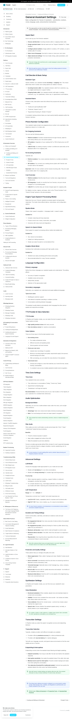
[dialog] (17, 711)
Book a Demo (9, 13)
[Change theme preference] (67, 5)
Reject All (6, 715)
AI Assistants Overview (31, 14)
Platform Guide (8, 9)
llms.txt (38, 1)
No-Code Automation (21, 9)
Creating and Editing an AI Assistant (46, 14)
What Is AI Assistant (41, 691)
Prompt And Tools (52, 691)
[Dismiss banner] (70, 1)
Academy (8, 16)
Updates (8, 22)
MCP (49, 9)
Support (8, 24)
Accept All (13, 715)
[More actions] (68, 17)
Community (9, 19)
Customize (28, 715)
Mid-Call (32, 9)
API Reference (40, 9)
